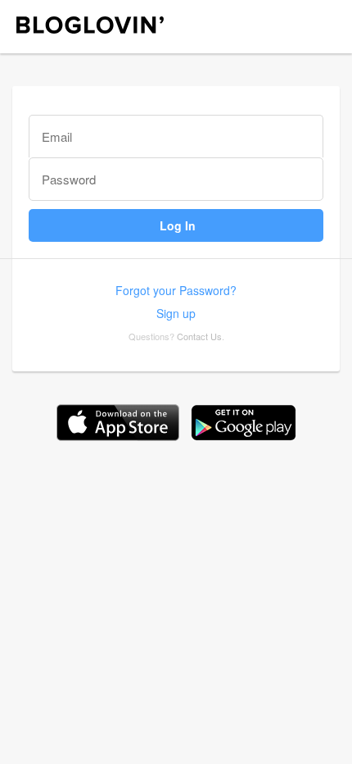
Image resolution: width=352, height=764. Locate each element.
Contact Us (199, 336)
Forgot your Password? (176, 290)
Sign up (176, 313)
